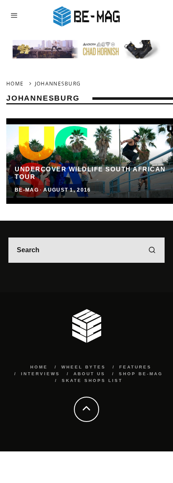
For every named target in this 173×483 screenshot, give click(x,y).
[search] (152, 250)
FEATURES (135, 367)
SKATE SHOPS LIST (92, 380)
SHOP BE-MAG (141, 373)
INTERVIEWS (40, 373)
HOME (39, 367)
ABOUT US (89, 373)
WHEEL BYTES (83, 367)
